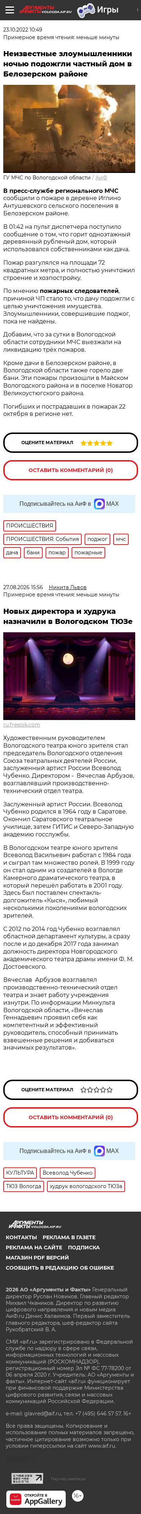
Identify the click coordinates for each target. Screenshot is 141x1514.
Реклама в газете (69, 1237)
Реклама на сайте (34, 1247)
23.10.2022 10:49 (22, 29)
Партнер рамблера (68, 1479)
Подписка (84, 1247)
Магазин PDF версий (37, 1257)
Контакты (21, 1237)
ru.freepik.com (21, 724)
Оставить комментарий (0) (71, 470)
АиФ (101, 177)
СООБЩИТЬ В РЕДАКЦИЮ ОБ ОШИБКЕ (60, 1268)
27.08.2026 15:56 (23, 587)
